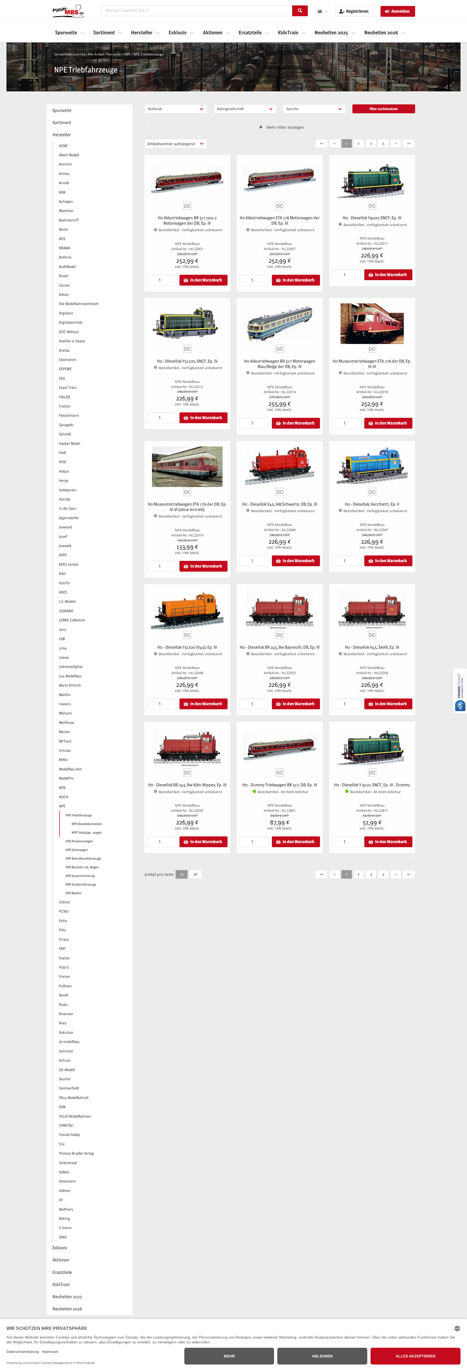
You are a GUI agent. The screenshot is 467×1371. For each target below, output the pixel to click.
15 (181, 874)
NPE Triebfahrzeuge (149, 54)
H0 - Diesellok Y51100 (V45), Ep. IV (187, 647)
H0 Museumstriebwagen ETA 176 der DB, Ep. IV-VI (372, 364)
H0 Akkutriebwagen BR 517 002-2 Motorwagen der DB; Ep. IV (187, 220)
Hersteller (114, 54)
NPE (128, 54)
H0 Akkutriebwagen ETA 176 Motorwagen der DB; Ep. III (280, 220)
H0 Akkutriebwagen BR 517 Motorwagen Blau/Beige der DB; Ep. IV (279, 364)
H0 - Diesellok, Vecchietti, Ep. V (372, 504)
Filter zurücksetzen (383, 109)
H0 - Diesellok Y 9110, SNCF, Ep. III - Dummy (372, 784)
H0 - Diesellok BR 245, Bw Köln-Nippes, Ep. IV (187, 784)
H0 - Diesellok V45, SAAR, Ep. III (372, 647)
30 (195, 874)
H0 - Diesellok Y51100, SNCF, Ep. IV (187, 361)
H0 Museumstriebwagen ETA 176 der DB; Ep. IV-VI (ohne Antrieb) (187, 507)
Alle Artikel (96, 54)
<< (321, 143)
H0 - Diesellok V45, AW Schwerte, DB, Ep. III (279, 504)
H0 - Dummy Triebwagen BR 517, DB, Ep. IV (279, 784)
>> (408, 143)
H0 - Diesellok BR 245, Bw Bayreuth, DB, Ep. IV (280, 647)
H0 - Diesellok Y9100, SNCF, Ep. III (372, 217)
